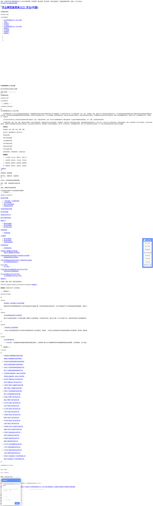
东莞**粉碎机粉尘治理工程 (11, 435)
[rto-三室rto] (4, 264)
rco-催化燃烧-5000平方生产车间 (13, 275)
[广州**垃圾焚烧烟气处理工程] (13, 444)
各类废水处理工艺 (6, 214)
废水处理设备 (4, 198)
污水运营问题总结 (9, 339)
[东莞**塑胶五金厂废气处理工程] (13, 379)
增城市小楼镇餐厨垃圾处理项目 (13, 358)
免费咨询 (34, 284)
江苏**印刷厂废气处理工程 (11, 405)
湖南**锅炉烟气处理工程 (11, 441)
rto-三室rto (6, 266)
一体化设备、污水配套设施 (11, 201)
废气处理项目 (7, 238)
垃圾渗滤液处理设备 (6, 209)
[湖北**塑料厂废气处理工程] (12, 397)
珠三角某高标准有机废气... (11, 262)
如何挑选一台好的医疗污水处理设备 (14, 303)
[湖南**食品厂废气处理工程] (12, 414)
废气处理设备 (4, 211)
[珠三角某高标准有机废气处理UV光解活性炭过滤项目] (16, 260)
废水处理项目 (7, 240)
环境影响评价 (4, 245)
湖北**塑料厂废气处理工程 (11, 400)
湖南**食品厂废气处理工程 (11, 417)
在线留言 (6, 31)
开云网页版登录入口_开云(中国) (13, 26)
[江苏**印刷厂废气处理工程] (12, 402)
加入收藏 (8, 3)
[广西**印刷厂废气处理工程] (12, 408)
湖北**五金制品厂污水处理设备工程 (14, 459)
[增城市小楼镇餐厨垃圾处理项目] (13, 355)
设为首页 (3, 3)
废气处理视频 (7, 225)
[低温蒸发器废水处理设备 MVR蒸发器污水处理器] (15, 255)
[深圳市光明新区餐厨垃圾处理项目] (14, 361)
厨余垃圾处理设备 (6, 217)
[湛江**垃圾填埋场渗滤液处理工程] (14, 367)
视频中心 (3, 220)
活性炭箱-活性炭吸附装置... (11, 271)
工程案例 (3, 235)
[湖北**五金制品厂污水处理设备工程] (15, 456)
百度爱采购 (4, 230)
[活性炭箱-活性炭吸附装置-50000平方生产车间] (14, 269)
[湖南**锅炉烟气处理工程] (11, 438)
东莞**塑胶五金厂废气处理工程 (13, 382)
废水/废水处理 (8, 227)
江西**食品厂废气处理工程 (11, 423)
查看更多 (3, 278)
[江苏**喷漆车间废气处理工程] (13, 450)
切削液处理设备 (8, 206)
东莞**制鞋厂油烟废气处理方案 (13, 388)
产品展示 (6, 25)
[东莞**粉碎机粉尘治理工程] (12, 432)
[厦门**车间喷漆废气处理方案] (13, 391)
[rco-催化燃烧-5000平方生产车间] (10, 274)
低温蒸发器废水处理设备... (11, 257)
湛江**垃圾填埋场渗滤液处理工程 (13, 370)
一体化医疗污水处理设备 (11, 327)
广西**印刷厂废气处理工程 (11, 411)
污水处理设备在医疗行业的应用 (13, 315)
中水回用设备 (7, 202)
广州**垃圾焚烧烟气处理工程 (12, 447)
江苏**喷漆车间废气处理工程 (12, 453)
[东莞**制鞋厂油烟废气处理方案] (13, 385)
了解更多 (3, 168)
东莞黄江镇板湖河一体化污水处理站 (14, 376)
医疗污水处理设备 (9, 204)
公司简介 (6, 23)
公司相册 (6, 30)
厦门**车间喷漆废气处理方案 (12, 394)
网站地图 (14, 3)
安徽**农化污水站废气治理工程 (13, 429)
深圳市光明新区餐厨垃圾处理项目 (13, 364)
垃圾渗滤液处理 (8, 242)
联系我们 (6, 33)
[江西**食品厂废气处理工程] (12, 420)
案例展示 (6, 28)
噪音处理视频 (7, 223)
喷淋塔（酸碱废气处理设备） (12, 252)
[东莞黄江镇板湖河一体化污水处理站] (15, 373)
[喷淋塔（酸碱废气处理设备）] (9, 251)
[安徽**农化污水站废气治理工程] (13, 426)
